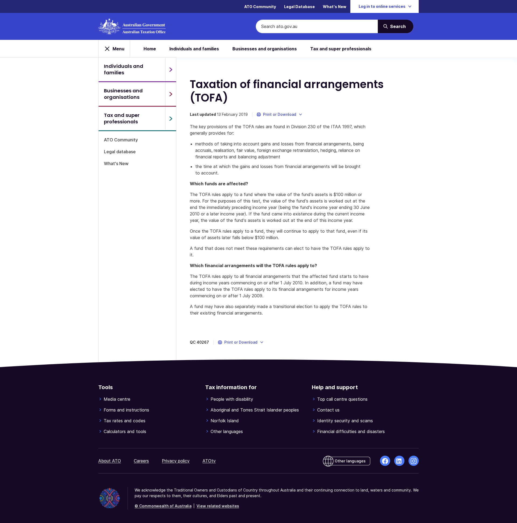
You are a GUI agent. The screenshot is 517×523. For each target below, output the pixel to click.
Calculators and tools (125, 431)
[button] (279, 114)
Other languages (227, 431)
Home (150, 48)
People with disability (232, 399)
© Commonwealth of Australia (163, 506)
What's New (334, 6)
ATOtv (209, 460)
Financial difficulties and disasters (351, 431)
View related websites (218, 506)
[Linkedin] (399, 461)
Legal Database (299, 6)
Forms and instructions (126, 410)
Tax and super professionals (340, 48)
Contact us (328, 410)
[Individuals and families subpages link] (170, 69)
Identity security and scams (345, 420)
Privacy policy (176, 460)
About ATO (109, 460)
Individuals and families (194, 48)
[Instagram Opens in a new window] (413, 461)
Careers (141, 460)
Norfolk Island (225, 420)
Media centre (117, 399)
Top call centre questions (342, 399)
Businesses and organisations (264, 48)
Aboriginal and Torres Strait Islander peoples (255, 410)
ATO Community (260, 6)
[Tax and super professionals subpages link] (170, 118)
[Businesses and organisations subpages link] (170, 94)
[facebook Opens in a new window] (385, 461)
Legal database (120, 151)
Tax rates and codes (124, 420)
